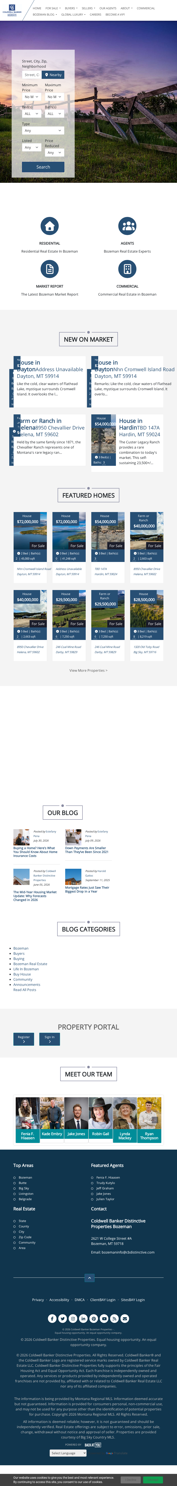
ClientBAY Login (102, 1299)
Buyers (19, 953)
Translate (121, 1453)
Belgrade (25, 1199)
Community (22, 979)
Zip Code (25, 1237)
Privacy (38, 1299)
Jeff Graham (105, 1188)
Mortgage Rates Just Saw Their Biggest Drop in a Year (87, 889)
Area (22, 1248)
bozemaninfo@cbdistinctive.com (128, 1252)
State (22, 1221)
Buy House (22, 974)
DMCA (80, 1299)
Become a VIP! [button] (115, 14)
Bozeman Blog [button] (44, 14)
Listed (27, 140)
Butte (23, 1183)
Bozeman (20, 948)
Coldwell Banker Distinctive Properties (44, 875)
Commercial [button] (146, 8)
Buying (18, 958)
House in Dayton (28, 366)
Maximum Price (53, 87)
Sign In (50, 1037)
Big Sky (24, 1188)
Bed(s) (27, 107)
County (24, 1226)
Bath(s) (50, 107)
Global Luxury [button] (72, 14)
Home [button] (37, 8)
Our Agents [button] (108, 8)
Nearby (55, 74)
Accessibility (59, 1299)
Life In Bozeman (26, 969)
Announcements (26, 984)
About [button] (125, 8)
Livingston (26, 1194)
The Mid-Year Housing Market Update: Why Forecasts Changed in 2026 (35, 896)
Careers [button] (95, 14)
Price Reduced (52, 143)
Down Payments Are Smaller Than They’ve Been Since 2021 (87, 850)
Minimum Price (30, 87)
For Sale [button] (52, 8)
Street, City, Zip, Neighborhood (34, 64)
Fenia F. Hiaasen (108, 1177)
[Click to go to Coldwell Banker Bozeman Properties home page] (12, 10)
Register (24, 1037)
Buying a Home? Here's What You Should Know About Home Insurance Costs (35, 852)
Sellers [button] (87, 8)
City (21, 1232)
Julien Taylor (105, 1199)
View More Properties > (88, 670)
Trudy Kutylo (105, 1183)
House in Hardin (130, 424)
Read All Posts (24, 989)
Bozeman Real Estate (30, 963)
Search (49, 167)
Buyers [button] (70, 8)
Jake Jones (103, 1194)
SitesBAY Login (133, 1299)
